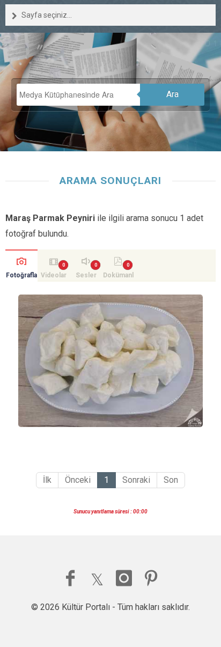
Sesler (86, 275)
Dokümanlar (118, 276)
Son (171, 480)
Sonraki (136, 480)
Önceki (78, 480)
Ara (172, 94)
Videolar (54, 275)
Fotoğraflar (21, 276)
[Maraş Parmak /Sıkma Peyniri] (110, 361)
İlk (47, 480)
